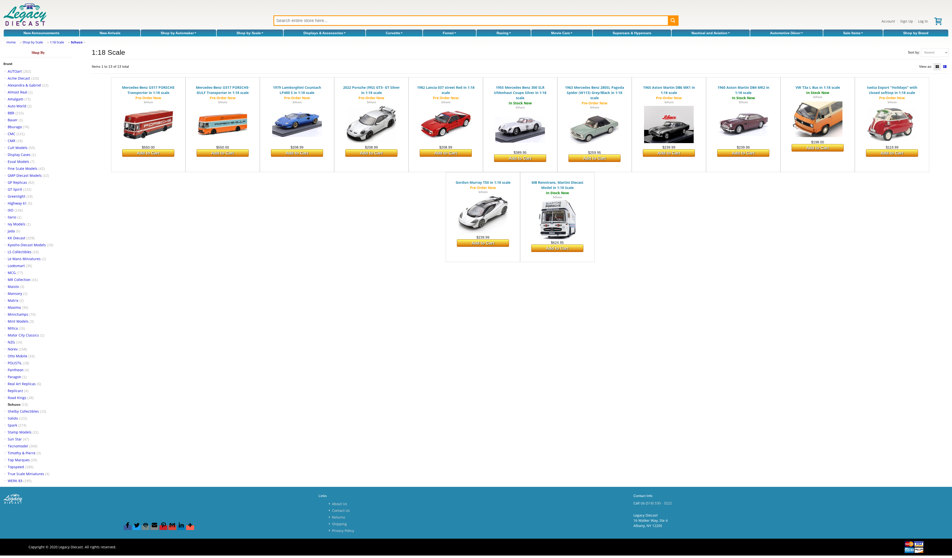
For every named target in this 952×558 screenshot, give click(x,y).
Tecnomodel (18, 446)
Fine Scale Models (22, 168)
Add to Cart (148, 153)
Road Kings (17, 397)
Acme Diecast (19, 78)
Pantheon (16, 370)
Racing (502, 33)
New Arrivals (110, 33)
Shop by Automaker (177, 33)
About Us (339, 503)
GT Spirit (15, 189)
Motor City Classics (23, 335)
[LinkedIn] (181, 527)
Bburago (15, 126)
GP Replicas (17, 182)
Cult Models (18, 147)
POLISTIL (15, 363)
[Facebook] (128, 527)
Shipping (339, 524)
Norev (13, 349)
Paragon (14, 376)
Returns (338, 517)
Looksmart (16, 265)
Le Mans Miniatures (24, 258)
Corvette (393, 33)
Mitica (13, 328)
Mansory (15, 293)
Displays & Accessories (323, 33)
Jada (11, 231)
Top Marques (19, 460)
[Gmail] (172, 527)
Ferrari (448, 33)
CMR (11, 140)
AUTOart (15, 71)
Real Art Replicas (22, 383)
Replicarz (15, 390)
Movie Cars (560, 33)
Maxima (14, 307)
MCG (12, 272)
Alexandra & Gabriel (24, 85)
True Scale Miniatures (26, 473)
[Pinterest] (163, 527)
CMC (11, 133)
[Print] (145, 527)
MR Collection (19, 279)
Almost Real (17, 92)
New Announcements (42, 33)
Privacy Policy (343, 530)
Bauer (13, 120)
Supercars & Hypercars (632, 33)
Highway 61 (17, 203)
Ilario (12, 217)
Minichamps (18, 314)
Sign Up (906, 21)
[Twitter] (137, 527)
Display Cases (19, 154)
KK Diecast (16, 238)
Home (11, 42)
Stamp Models (19, 432)
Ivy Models (16, 224)
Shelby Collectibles (23, 411)
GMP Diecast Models (25, 175)
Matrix (13, 300)
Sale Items (852, 33)
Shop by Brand (915, 33)
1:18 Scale (57, 42)
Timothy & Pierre (21, 453)
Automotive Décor (785, 33)
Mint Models (18, 321)
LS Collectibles (19, 251)
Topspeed (16, 467)
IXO (10, 210)
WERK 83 (15, 480)
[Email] (154, 527)
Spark (12, 425)
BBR (11, 113)
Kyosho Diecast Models (27, 245)
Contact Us (341, 510)
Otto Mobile (17, 356)
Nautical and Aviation (709, 33)
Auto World (17, 106)
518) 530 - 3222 (659, 503)
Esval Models (18, 161)
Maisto (13, 286)
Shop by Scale (249, 33)
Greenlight (16, 196)
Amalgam (15, 99)
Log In (923, 21)
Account (888, 21)
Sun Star (15, 439)
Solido (13, 418)
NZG (11, 342)
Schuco (77, 42)
